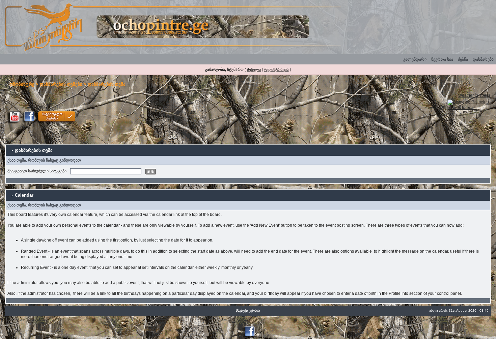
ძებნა (463, 59)
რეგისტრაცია (276, 69)
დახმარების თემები (61, 84)
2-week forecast (461, 107)
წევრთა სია (442, 59)
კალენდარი (414, 59)
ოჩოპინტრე (21, 84)
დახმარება (483, 59)
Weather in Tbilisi (474, 95)
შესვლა (254, 69)
